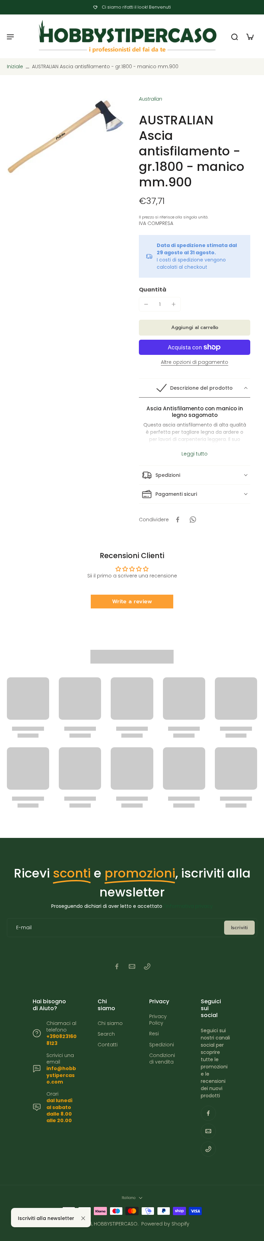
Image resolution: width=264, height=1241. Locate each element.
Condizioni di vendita (162, 1058)
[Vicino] (83, 1218)
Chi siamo (110, 1023)
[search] (234, 36)
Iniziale (15, 66)
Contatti (108, 1045)
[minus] (146, 304)
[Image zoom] (66, 140)
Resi (154, 1033)
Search (106, 1034)
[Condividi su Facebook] (177, 519)
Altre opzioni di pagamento (194, 363)
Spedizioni (161, 1045)
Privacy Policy (158, 1019)
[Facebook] (116, 966)
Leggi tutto (195, 454)
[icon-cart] (249, 36)
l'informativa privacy (188, 906)
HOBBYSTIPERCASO (116, 1223)
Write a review (132, 601)
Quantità (152, 290)
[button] (194, 328)
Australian (150, 98)
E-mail (24, 927)
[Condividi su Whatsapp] (192, 519)
